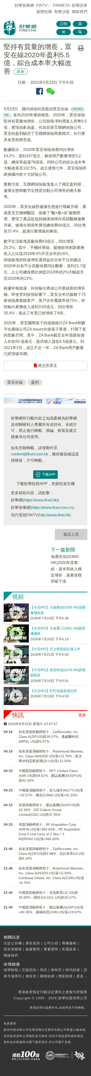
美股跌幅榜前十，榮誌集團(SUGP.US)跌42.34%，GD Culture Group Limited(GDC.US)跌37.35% (49, 810)
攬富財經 (65, 976)
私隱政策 (69, 949)
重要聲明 (51, 949)
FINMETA (61, 5)
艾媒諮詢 (29, 970)
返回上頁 (71, 534)
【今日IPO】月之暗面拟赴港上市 (55, 649)
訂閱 (63, 24)
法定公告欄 (13, 943)
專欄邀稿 (69, 943)
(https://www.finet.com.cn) (52, 508)
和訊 (43, 970)
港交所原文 (47, 365)
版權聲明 (32, 949)
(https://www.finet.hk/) (41, 500)
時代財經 (73, 970)
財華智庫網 (24, 5)
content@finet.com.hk (29, 454)
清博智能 (11, 970)
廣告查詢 (32, 943)
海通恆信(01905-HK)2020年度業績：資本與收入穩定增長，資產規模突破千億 (66, 569)
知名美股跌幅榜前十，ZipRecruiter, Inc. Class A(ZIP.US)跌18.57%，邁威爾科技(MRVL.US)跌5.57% (49, 736)
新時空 (56, 970)
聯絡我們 (79, 12)
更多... (81, 976)
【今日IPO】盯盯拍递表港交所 (53, 691)
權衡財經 (47, 976)
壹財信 (30, 976)
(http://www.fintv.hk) (54, 515)
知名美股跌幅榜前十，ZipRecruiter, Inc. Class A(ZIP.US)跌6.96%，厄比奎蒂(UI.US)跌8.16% (51, 853)
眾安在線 (15, 382)
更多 (82, 715)
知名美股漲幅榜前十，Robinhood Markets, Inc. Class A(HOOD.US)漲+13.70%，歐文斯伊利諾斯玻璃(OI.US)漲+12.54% (51, 756)
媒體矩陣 (44, 12)
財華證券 (79, 5)
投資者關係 (13, 949)
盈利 (35, 382)
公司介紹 (51, 943)
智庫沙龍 (62, 12)
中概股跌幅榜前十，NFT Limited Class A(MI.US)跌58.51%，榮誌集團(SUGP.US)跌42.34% (50, 775)
